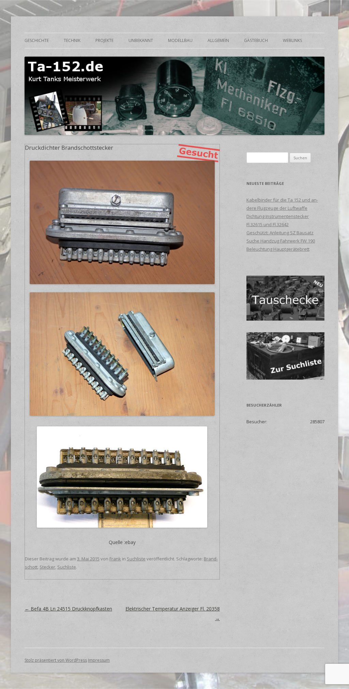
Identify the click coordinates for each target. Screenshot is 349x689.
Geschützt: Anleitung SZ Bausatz (280, 233)
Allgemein (218, 40)
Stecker (47, 567)
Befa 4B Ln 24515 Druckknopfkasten (68, 608)
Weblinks (292, 40)
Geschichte (37, 40)
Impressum (99, 660)
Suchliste (136, 559)
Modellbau (180, 40)
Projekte (104, 40)
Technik (72, 40)
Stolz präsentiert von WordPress (56, 660)
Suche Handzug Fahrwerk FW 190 (280, 241)
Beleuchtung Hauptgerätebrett (277, 249)
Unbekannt (140, 40)
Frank (115, 559)
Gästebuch (256, 40)
